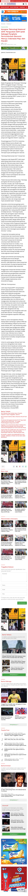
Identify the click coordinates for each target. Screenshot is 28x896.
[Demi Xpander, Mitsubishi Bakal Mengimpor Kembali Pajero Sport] (6, 815)
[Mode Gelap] (23, 4)
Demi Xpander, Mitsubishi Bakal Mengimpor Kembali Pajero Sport (17, 814)
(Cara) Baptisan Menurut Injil (11, 760)
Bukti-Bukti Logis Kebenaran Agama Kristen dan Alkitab (15, 755)
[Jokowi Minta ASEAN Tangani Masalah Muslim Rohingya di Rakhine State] (6, 662)
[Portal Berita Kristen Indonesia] (10, 4)
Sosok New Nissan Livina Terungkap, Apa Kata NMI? (17, 821)
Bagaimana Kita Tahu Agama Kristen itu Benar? (14, 750)
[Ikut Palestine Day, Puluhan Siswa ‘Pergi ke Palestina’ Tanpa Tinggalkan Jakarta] (7, 476)
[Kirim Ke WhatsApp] (26, 466)
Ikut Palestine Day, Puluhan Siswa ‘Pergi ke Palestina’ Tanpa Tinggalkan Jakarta (11, 414)
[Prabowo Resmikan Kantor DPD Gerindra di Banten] (6, 669)
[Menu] (2, 4)
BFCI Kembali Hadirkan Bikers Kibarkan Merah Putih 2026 (14, 417)
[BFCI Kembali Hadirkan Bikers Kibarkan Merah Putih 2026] (21, 476)
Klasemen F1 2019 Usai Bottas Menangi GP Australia (6, 718)
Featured (3, 27)
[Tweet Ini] (17, 466)
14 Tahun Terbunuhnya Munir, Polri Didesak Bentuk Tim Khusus (13, 790)
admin (5, 43)
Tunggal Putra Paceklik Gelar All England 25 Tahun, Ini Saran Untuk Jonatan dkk (13, 704)
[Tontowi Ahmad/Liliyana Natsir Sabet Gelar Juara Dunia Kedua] (21, 711)
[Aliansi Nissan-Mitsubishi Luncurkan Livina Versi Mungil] (6, 828)
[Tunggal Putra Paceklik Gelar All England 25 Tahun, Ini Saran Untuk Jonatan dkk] (14, 695)
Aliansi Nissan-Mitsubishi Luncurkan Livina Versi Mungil (18, 828)
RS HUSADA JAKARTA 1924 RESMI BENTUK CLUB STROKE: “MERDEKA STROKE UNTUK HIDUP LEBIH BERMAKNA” (13, 436)
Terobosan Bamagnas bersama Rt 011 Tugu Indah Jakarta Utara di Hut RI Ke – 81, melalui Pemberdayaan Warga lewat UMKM (13, 421)
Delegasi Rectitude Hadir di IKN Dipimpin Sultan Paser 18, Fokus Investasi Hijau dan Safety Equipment (14, 657)
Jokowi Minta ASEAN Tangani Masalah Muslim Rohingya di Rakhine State (18, 662)
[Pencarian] (26, 4)
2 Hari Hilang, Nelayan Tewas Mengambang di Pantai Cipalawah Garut (12, 795)
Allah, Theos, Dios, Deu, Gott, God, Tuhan (14, 739)
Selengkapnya (13, 674)
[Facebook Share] (14, 466)
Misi (7, 27)
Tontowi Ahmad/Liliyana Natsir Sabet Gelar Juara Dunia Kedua (20, 717)
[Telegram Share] (23, 466)
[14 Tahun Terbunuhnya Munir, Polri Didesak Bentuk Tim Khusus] (14, 779)
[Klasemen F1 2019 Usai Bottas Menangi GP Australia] (7, 712)
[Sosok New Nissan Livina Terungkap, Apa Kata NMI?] (6, 822)
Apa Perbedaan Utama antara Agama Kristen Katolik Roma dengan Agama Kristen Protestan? (15, 744)
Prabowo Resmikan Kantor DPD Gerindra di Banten (17, 669)
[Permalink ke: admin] (2, 44)
